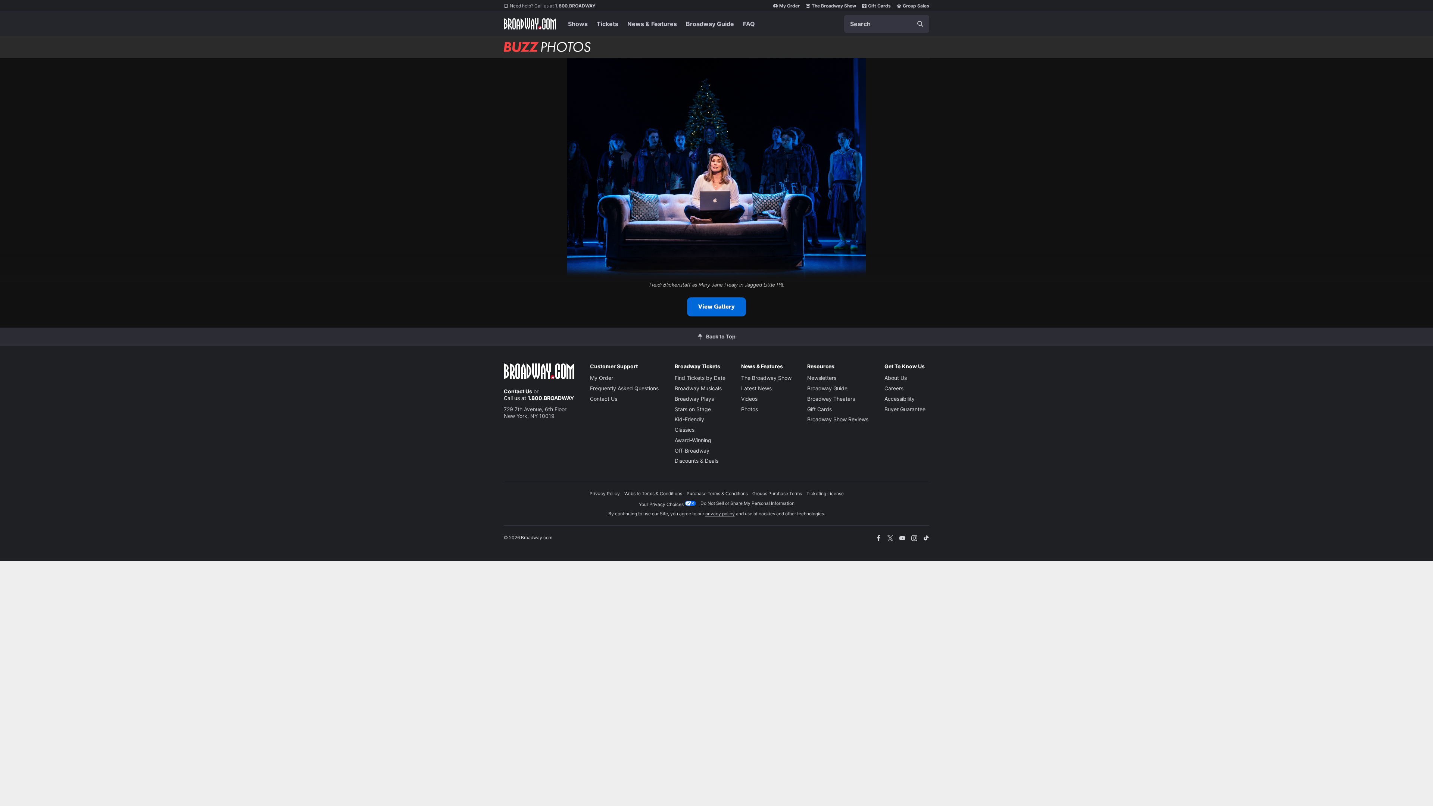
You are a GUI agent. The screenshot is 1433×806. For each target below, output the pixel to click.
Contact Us (518, 391)
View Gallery (716, 306)
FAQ (749, 24)
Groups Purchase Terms (777, 493)
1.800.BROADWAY (553, 6)
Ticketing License (825, 493)
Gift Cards (879, 6)
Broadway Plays (694, 399)
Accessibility (899, 399)
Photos (749, 409)
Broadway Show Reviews (837, 419)
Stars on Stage (693, 409)
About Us (895, 378)
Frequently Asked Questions (624, 388)
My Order (789, 6)
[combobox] (886, 24)
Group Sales (916, 6)
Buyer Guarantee (904, 409)
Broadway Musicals (698, 388)
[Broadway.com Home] (530, 23)
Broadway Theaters (831, 399)
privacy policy (720, 513)
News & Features (652, 24)
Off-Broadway (692, 450)
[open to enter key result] (920, 24)
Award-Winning (693, 440)
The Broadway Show (834, 6)
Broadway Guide (710, 24)
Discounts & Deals (696, 460)
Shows (578, 24)
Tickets (607, 24)
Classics (684, 430)
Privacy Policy (605, 493)
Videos (749, 399)
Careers (893, 388)
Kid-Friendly (689, 419)
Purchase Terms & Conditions (717, 493)
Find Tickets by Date (700, 378)
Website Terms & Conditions (653, 493)
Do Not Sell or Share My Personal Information (747, 503)
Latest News (756, 388)
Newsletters (821, 378)
